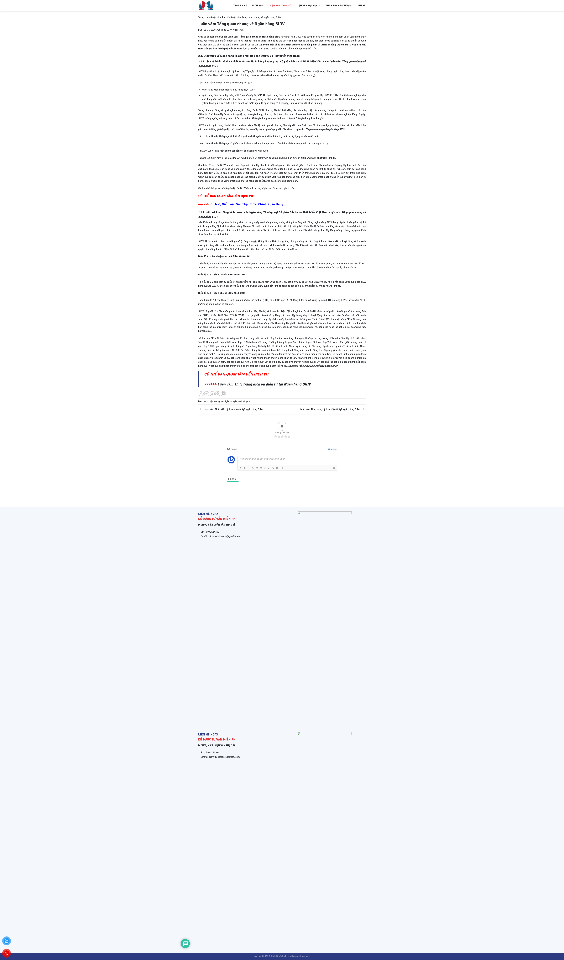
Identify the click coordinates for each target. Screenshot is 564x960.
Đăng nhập (332, 449)
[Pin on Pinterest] (217, 393)
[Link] (273, 468)
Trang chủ (240, 5)
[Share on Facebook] (201, 393)
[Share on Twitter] (206, 393)
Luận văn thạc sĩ (280, 5)
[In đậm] (240, 468)
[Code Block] (269, 468)
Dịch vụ (257, 5)
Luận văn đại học (307, 5)
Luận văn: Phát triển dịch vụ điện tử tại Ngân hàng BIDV (233, 409)
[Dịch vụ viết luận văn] (213, 5)
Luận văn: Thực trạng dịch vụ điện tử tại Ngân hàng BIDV (264, 384)
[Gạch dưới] (249, 468)
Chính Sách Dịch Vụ (337, 5)
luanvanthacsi (236, 30)
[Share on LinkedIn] (223, 393)
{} (277, 468)
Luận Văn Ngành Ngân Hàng (222, 401)
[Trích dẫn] (265, 468)
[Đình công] (253, 468)
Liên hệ (361, 5)
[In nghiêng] (244, 468)
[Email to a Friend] (212, 393)
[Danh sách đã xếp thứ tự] (257, 468)
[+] (281, 468)
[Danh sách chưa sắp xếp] (261, 468)
